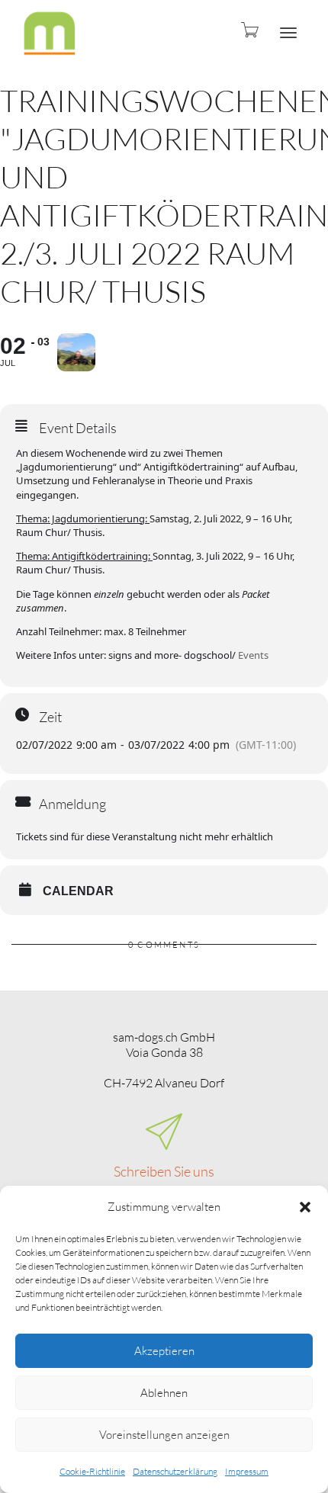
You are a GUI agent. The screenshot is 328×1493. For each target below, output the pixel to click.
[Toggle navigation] (288, 33)
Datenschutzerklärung (175, 1471)
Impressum (247, 1471)
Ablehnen (164, 1392)
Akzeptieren (164, 1351)
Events (253, 655)
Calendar (78, 891)
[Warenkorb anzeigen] (248, 29)
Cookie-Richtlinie (92, 1471)
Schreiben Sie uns (164, 1171)
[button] (305, 1207)
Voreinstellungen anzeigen (164, 1434)
